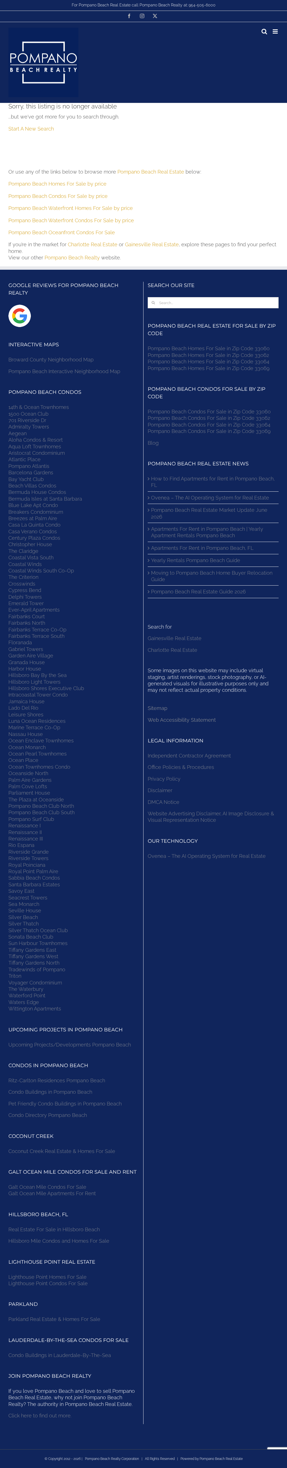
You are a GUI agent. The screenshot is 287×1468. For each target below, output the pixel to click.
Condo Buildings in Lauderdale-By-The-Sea (59, 1355)
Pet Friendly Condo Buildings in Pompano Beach (65, 1104)
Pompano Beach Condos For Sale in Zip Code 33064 (209, 425)
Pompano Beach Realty (72, 258)
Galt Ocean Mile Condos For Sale (47, 1187)
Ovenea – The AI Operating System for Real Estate (210, 498)
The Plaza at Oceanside (36, 799)
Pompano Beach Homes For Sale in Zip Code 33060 (209, 348)
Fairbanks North (26, 623)
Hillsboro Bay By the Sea (37, 675)
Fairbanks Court (26, 616)
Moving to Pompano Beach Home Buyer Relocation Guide (211, 576)
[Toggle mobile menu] (276, 31)
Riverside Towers (28, 858)
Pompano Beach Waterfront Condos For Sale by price (71, 220)
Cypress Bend (24, 590)
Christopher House (30, 544)
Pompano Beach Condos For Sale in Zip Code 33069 (209, 431)
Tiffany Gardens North (33, 963)
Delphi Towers (25, 597)
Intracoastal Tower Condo (38, 695)
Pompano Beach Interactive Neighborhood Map (64, 371)
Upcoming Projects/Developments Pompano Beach (69, 1045)
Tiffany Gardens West (33, 956)
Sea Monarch (23, 904)
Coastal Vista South (31, 557)
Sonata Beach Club (30, 937)
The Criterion (23, 577)
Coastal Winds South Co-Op (41, 571)
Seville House (24, 910)
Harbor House (24, 669)
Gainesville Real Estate (152, 244)
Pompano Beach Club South (41, 812)
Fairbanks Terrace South (36, 636)
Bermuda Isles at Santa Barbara (45, 499)
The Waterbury (25, 989)
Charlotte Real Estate (92, 244)
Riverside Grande (28, 852)
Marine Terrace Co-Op (34, 727)
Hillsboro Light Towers (34, 682)
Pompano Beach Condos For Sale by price (58, 196)
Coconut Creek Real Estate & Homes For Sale (61, 1151)
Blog (153, 443)
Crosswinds (21, 584)
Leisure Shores (25, 715)
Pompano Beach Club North (41, 806)
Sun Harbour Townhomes (38, 943)
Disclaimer (161, 790)
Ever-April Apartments (34, 610)
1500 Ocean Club (28, 414)
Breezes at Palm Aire (32, 518)
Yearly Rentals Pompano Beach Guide (195, 560)
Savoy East (21, 891)
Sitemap (157, 708)
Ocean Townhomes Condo (39, 767)
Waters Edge (23, 1002)
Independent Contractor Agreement (189, 756)
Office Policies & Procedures (181, 767)
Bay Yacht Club (26, 479)
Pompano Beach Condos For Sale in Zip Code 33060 (209, 412)
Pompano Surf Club (31, 819)
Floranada (20, 642)
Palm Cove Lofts (27, 786)
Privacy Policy (164, 779)
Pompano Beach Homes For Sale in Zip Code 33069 (209, 368)
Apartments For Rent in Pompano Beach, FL (202, 548)
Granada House (26, 662)
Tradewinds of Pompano (36, 969)
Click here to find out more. (39, 1416)
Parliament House (29, 793)
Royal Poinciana (28, 865)
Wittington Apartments (34, 1009)
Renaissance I (24, 825)
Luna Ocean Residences (37, 721)
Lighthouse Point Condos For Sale (48, 1283)
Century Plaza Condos (34, 538)
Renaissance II (25, 832)
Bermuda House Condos (37, 492)
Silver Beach (23, 917)
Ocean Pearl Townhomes (37, 754)
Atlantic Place (24, 459)
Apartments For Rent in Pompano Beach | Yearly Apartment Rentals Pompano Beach (207, 532)
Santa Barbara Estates (34, 884)
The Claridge (23, 551)
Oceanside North (28, 773)
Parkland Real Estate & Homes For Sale (54, 1319)
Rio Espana (21, 845)
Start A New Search (31, 129)
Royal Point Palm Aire (33, 871)
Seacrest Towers (27, 898)
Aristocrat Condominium (36, 453)
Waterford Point (26, 995)
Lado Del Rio (23, 708)
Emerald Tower (26, 603)
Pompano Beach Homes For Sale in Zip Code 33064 (208, 361)
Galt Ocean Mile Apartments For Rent (52, 1193)
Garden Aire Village (30, 656)
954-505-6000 (202, 5)
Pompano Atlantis (28, 466)
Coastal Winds (25, 564)
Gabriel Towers (25, 649)
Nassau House (25, 734)
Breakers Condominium (35, 512)
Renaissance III (25, 839)
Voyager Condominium (35, 983)
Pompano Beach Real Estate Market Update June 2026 (209, 513)
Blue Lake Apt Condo (33, 505)
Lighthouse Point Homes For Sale (47, 1277)
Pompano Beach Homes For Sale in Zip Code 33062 (208, 355)
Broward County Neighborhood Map (51, 360)
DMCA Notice (163, 802)
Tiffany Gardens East (32, 950)
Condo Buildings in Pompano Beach (50, 1092)
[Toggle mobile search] (264, 31)
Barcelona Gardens (30, 472)
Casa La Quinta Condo (34, 525)
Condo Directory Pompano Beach (47, 1115)
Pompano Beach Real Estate (150, 172)
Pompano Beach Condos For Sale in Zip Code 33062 (209, 418)
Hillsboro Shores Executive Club (46, 688)
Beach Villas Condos (32, 486)
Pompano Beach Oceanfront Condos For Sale (61, 232)
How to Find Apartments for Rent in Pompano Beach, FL (213, 482)
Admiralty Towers (28, 427)
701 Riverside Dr (27, 420)
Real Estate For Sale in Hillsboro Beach (54, 1229)
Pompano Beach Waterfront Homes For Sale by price (70, 208)
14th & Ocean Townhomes (38, 407)
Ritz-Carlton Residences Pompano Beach (56, 1080)
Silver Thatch (23, 924)
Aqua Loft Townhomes (34, 446)
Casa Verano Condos (32, 531)
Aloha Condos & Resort (35, 440)
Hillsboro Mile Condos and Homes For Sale (58, 1241)
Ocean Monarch (27, 747)
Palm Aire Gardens (30, 780)
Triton (14, 976)
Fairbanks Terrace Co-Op (37, 630)
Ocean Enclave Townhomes (41, 741)
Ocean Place (23, 760)
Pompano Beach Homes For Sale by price (57, 184)
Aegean (17, 433)
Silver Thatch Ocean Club (38, 930)
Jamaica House (26, 701)
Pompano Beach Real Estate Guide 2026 (198, 592)
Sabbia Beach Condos (34, 878)
